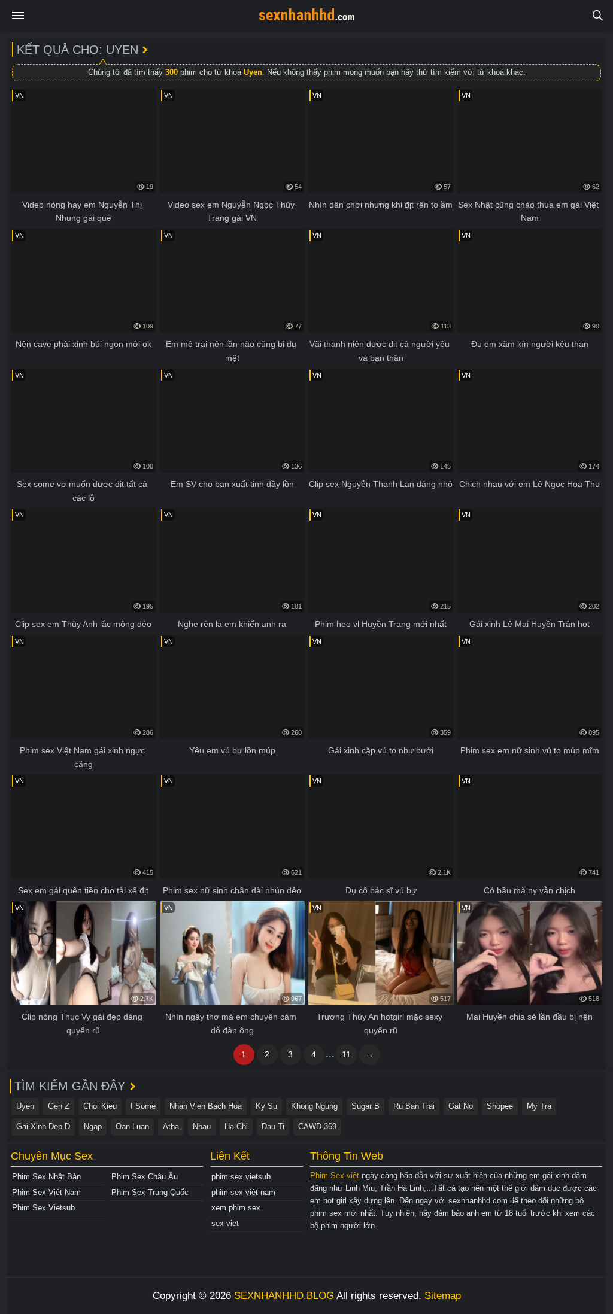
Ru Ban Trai (414, 1106)
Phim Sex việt (334, 1175)
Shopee (500, 1106)
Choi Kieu (100, 1106)
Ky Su (266, 1106)
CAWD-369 (317, 1126)
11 (346, 1054)
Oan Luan (132, 1126)
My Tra (539, 1106)
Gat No (460, 1106)
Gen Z (58, 1106)
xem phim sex (235, 1207)
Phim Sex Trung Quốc (150, 1192)
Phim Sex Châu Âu (144, 1176)
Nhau (202, 1126)
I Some (143, 1106)
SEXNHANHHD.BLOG (284, 1295)
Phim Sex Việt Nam (46, 1192)
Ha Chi (236, 1126)
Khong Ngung (314, 1106)
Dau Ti (273, 1126)
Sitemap (442, 1295)
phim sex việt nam (243, 1192)
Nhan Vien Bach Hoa (205, 1106)
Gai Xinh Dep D (43, 1126)
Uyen (25, 1106)
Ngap (93, 1126)
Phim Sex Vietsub (43, 1207)
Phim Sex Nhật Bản (46, 1176)
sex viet (225, 1223)
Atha (171, 1126)
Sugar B (365, 1106)
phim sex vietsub (241, 1176)
